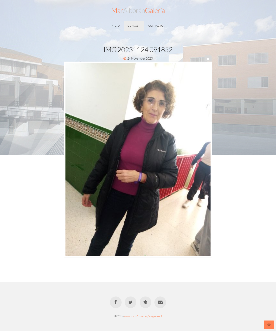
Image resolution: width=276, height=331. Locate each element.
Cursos (133, 25)
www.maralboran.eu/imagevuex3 (143, 316)
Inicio (115, 25)
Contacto (155, 25)
